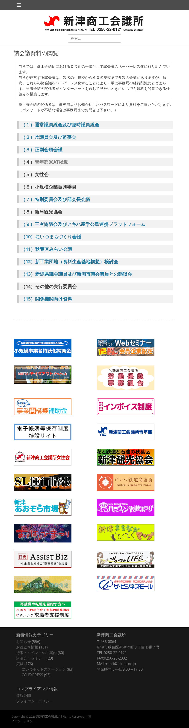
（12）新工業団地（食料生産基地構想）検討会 (69, 261)
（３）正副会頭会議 (41, 149)
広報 (20, 663)
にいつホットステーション (44, 669)
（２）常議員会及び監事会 (48, 137)
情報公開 (23, 695)
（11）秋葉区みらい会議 (46, 249)
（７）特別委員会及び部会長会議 (55, 199)
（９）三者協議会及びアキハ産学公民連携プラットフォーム (83, 224)
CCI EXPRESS (32, 674)
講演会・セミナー (31, 658)
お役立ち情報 (27, 647)
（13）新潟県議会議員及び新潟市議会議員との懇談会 (76, 274)
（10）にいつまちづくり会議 (51, 236)
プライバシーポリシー (34, 701)
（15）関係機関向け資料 (46, 299)
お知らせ (23, 641)
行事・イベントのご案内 (36, 652)
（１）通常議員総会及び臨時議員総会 (60, 124)
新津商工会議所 (46, 716)
